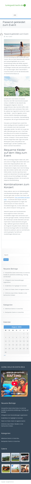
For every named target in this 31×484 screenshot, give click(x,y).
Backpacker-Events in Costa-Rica (14, 312)
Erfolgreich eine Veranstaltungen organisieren (14, 415)
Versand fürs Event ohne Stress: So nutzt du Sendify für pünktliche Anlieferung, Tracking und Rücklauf (16, 274)
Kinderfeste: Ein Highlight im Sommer (16, 286)
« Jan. (5, 355)
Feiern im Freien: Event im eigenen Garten (17, 289)
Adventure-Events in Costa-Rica (14, 308)
